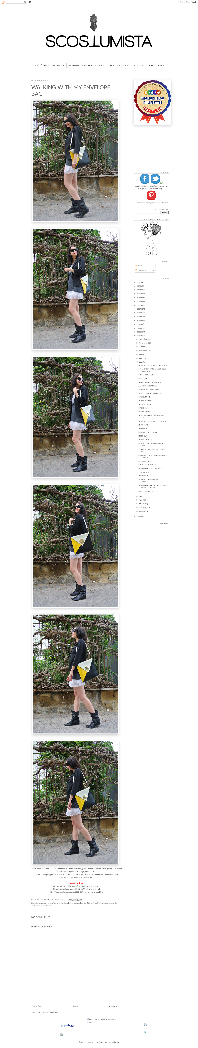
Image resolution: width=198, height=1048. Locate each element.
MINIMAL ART (143, 472)
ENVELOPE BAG (144, 476)
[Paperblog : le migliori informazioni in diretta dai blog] (67, 1028)
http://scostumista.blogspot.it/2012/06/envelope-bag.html (76, 886)
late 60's (87, 903)
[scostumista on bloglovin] (151, 255)
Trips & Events (115, 65)
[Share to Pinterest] (80, 899)
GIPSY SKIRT (142, 408)
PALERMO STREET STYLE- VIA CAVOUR (152, 365)
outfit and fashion (97, 903)
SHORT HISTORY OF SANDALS (149, 382)
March (142, 504)
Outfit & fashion (42, 65)
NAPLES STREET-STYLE (146, 491)
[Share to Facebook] (78, 899)
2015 (139, 324)
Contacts (151, 65)
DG (71, 903)
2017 (139, 317)
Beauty (128, 65)
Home (75, 1006)
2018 (139, 313)
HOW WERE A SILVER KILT (148, 432)
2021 (139, 301)
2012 (139, 336)
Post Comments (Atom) (50, 1012)
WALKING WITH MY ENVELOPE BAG (151, 468)
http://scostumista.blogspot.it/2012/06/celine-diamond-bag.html (76, 892)
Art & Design (100, 65)
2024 (139, 290)
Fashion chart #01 (145, 412)
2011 (139, 516)
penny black (108, 903)
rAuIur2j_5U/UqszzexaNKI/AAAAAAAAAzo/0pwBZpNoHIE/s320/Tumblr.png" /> (151, 187)
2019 (139, 309)
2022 (139, 298)
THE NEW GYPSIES (145, 404)
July (140, 358)
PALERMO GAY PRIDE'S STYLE (149, 390)
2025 (139, 286)
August (142, 354)
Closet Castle (59, 65)
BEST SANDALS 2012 (146, 375)
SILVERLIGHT (143, 429)
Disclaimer (99, 1042)
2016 (139, 320)
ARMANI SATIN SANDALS (147, 386)
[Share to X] (75, 899)
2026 (139, 282)
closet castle (65, 903)
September (143, 351)
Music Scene (87, 65)
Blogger (116, 1042)
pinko (115, 903)
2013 (139, 332)
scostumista (35, 906)
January (142, 511)
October (142, 347)
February (143, 508)
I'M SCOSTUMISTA (145, 440)
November (143, 343)
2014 (139, 328)
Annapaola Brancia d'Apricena (49, 903)
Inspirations (73, 65)
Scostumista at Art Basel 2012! (150, 393)
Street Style (139, 65)
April (141, 500)
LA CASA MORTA (144, 461)
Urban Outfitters (46, 906)
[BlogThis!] (72, 899)
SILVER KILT (142, 436)
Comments (141, 270)
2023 (139, 294)
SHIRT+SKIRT (143, 425)
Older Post (114, 1006)
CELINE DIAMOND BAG (147, 465)
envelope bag (78, 903)
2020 (139, 305)
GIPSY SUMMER (144, 397)
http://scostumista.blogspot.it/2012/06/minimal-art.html (76, 889)
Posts (139, 266)
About (161, 65)
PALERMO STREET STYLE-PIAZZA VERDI (152, 421)
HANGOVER (142, 379)
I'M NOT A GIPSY (144, 401)
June (141, 362)
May (141, 496)
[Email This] (69, 899)
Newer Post (37, 1006)
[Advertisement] (76, 987)
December (143, 339)
